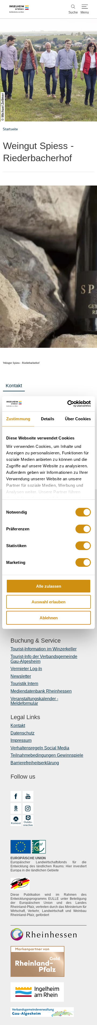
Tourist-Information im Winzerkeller (44, 649)
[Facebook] (16, 796)
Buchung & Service (36, 640)
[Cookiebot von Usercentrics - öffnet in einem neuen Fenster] (68, 403)
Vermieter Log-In (26, 668)
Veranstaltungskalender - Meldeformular (34, 701)
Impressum (21, 740)
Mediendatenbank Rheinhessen (41, 691)
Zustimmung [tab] (18, 418)
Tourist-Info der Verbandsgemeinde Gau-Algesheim (44, 659)
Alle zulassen (48, 586)
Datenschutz (22, 733)
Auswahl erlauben (48, 602)
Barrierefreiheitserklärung (35, 763)
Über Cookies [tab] (78, 418)
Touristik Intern (24, 683)
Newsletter (21, 676)
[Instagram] (28, 808)
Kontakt (14, 385)
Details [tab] (47, 418)
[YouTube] (28, 796)
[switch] (83, 528)
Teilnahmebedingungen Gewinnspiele (47, 755)
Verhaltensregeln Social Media (40, 748)
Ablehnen (49, 617)
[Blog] (16, 808)
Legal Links (25, 717)
